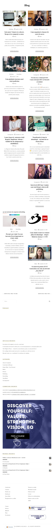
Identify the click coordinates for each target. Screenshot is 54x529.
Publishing (11, 29)
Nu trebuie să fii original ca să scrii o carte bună (13, 344)
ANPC (29, 500)
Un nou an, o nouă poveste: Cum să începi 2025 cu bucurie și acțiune (39, 80)
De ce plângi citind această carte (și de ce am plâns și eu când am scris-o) (19, 351)
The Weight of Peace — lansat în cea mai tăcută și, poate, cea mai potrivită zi (19, 348)
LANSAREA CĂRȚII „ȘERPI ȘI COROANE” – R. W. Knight (23, 394)
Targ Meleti (5, 378)
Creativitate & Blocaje (7, 365)
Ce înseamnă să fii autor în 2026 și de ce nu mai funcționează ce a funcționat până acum (22, 346)
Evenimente (7, 515)
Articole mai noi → (44, 293)
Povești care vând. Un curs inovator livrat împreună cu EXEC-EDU (14, 236)
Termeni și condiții (32, 487)
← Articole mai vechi (10, 293)
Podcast (4, 371)
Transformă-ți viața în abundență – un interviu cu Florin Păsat (39, 139)
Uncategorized (36, 74)
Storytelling (19, 74)
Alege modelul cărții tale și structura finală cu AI (22, 390)
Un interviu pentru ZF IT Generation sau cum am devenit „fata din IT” (40, 269)
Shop (6, 512)
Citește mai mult (14, 50)
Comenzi (7, 489)
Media (11, 229)
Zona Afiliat (7, 496)
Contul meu (7, 487)
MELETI (7, 510)
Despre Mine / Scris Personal (9, 367)
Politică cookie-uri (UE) (33, 498)
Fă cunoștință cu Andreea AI (18, 392)
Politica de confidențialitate (34, 496)
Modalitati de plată (32, 489)
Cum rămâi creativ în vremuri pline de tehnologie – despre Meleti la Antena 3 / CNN (39, 235)
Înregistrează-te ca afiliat (10, 498)
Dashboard (7, 494)
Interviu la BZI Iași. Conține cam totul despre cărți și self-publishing (40, 187)
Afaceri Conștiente (7, 362)
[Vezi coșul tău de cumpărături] (50, 2)
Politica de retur (31, 491)
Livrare (29, 494)
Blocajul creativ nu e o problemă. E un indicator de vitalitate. (16, 353)
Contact (7, 506)
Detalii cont (7, 491)
